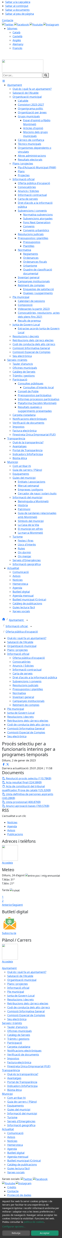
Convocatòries (22, 662)
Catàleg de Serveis (18, 1035)
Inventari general (23, 697)
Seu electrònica (16, 736)
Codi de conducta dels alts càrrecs (28, 724)
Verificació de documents (23, 1054)
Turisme (12, 1117)
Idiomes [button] (12, 28)
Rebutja (16, 1233)
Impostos (13, 1058)
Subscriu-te (9, 933)
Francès (17, 48)
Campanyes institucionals (28, 701)
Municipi (7, 1094)
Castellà (17, 36)
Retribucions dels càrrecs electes (27, 720)
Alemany (18, 44)
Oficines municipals (19, 1031)
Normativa (19, 693)
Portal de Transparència (22, 1082)
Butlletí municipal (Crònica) (24, 1160)
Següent (17, 905)
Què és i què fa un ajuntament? (26, 638)
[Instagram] (51, 24)
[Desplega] (27, 620)
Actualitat (8, 1129)
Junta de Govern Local (21, 713)
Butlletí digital (15, 1153)
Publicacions (15, 834)
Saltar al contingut (16, 6)
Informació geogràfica (21, 1125)
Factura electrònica (19, 1062)
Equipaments (15, 1105)
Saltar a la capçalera (17, 2)
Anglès (17, 40)
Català (16, 32)
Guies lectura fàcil (18, 1168)
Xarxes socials (16, 1172)
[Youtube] (36, 24)
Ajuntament (16, 620)
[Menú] (3, 81)
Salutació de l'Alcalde (20, 642)
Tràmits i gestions (18, 1039)
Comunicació (15, 1133)
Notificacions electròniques (24, 1050)
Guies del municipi (18, 1109)
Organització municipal (21, 646)
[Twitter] (8, 24)
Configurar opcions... (13, 1226)
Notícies (12, 822)
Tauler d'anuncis (17, 1027)
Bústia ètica (14, 1090)
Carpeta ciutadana (18, 1046)
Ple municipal (15, 709)
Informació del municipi (22, 1113)
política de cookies (34, 1221)
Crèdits (11, 1187)
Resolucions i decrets (20, 717)
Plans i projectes (17, 650)
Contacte (7, 20)
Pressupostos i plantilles (28, 689)
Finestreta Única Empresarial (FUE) (28, 1066)
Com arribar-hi (16, 1098)
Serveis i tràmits (12, 1023)
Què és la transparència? (22, 1074)
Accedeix (7, 863)
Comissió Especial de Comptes (26, 732)
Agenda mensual (17, 1156)
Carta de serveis (23, 673)
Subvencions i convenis (27, 681)
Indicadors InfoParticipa (22, 1086)
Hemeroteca (15, 1145)
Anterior (7, 905)
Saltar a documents (17, 10)
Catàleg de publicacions (22, 1164)
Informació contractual (27, 669)
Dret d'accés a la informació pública (35, 677)
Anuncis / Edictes (23, 665)
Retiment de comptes (26, 705)
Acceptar (45, 1233)
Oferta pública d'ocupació (22, 631)
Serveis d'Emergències (21, 1121)
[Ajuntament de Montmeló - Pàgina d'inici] (22, 66)
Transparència (11, 1070)
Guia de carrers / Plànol (22, 1101)
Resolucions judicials (25, 685)
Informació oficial (17, 626)
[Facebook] (22, 24)
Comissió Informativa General (26, 728)
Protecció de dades (19, 1195)
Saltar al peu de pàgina (19, 14)
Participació (14, 1043)
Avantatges (14, 1078)
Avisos (11, 830)
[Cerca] (46, 75)
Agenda (12, 826)
